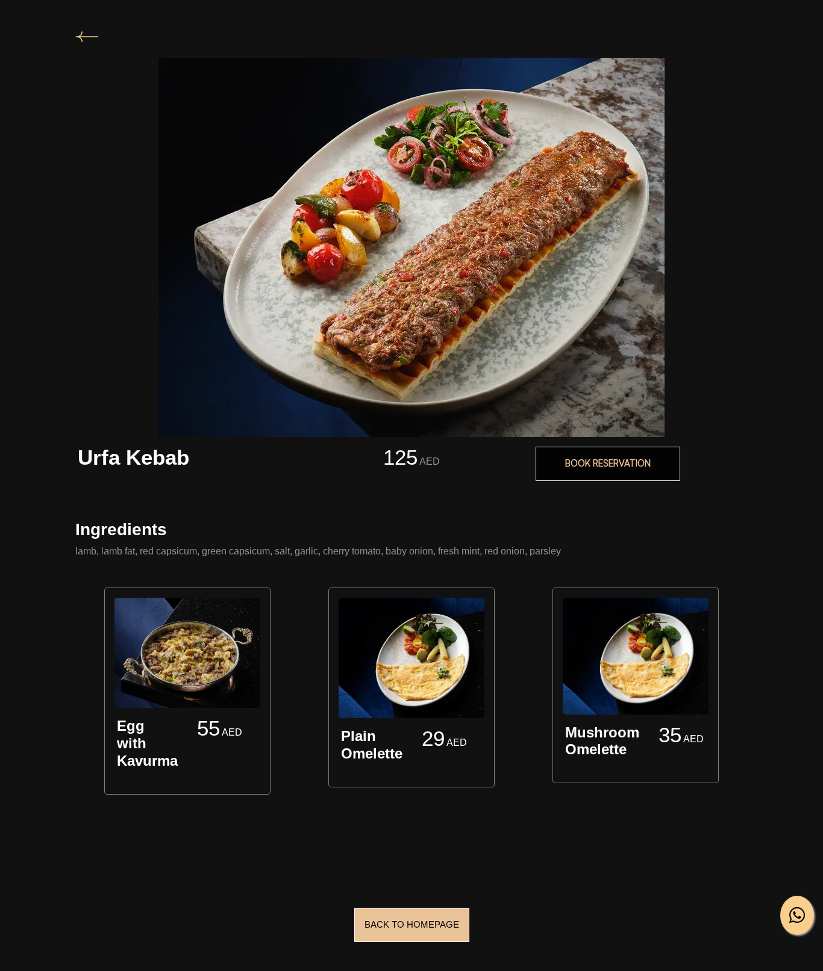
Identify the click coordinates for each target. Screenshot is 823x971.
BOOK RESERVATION (608, 463)
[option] (187, 693)
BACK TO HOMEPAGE (412, 924)
